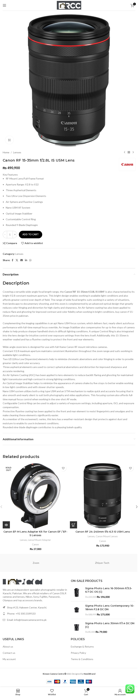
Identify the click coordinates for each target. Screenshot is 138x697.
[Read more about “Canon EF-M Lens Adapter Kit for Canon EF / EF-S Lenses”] (6, 524)
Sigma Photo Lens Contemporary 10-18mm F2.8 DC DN (109, 607)
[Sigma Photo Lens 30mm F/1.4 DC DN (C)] (76, 628)
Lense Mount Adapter (39, 539)
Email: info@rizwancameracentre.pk (27, 619)
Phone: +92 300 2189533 (21, 613)
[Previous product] (124, 152)
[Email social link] (21, 260)
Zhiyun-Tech (102, 562)
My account (9, 659)
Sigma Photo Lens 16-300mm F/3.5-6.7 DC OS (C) (108, 590)
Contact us (9, 652)
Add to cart (30, 234)
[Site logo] (69, 4)
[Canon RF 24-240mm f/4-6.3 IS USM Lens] (102, 495)
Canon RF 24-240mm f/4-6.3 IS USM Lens (102, 531)
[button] (73, 524)
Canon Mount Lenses (107, 536)
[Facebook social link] (12, 260)
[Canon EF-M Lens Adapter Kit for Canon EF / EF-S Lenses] (35, 495)
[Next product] (133, 152)
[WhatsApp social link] (30, 260)
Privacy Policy (78, 652)
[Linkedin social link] (26, 260)
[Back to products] (129, 152)
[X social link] (17, 260)
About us (8, 646)
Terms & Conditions (82, 659)
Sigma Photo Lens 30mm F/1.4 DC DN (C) (109, 625)
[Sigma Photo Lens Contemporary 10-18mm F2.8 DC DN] (76, 610)
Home (6, 152)
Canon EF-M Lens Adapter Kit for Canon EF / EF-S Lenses (35, 533)
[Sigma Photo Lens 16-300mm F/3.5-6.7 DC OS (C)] (76, 593)
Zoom (36, 562)
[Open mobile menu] (4, 5)
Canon (35, 544)
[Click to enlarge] (9, 140)
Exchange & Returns (82, 646)
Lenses (17, 152)
